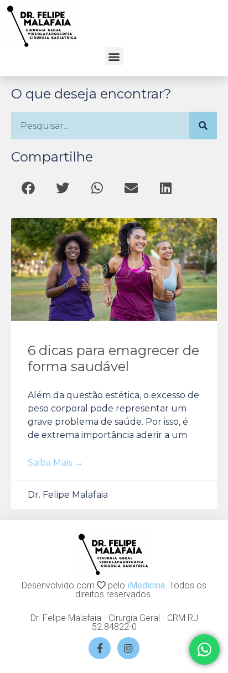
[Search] (203, 125)
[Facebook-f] (100, 648)
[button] (114, 56)
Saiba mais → (55, 462)
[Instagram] (128, 648)
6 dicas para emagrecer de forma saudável (113, 358)
